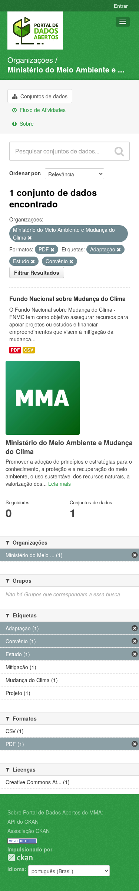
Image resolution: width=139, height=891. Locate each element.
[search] (119, 151)
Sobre (26, 123)
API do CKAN (23, 821)
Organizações (30, 59)
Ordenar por (24, 173)
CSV (28, 350)
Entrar (121, 5)
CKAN (20, 857)
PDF (15, 350)
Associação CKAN (28, 830)
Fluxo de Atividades (42, 110)
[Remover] (30, 238)
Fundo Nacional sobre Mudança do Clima (67, 298)
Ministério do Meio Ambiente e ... (66, 69)
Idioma (15, 869)
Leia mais (59, 483)
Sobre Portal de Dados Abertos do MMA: (55, 812)
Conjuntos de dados (43, 96)
